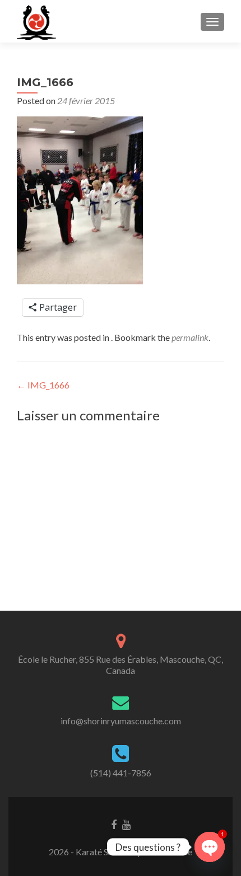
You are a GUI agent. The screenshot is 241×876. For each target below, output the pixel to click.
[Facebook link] (114, 824)
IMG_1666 (43, 385)
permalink (190, 337)
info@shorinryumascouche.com (121, 720)
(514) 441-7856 (120, 772)
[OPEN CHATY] (209, 847)
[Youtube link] (126, 824)
